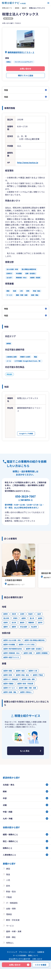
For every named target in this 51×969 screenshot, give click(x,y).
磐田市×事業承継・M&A (11, 653)
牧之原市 (34, 627)
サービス (10, 925)
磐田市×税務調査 (42, 653)
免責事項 (40, 952)
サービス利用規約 (19, 955)
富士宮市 (6, 618)
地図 (6, 96)
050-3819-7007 (25, 497)
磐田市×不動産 (38, 675)
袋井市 (40, 622)
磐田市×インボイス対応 (27, 644)
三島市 (39, 614)
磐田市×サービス (9, 688)
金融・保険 (11, 908)
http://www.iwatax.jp (27, 162)
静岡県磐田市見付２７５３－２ (21, 52)
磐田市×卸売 (7, 675)
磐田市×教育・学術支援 (25, 684)
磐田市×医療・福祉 (9, 692)
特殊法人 (10, 942)
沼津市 (22, 614)
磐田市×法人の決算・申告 (12, 640)
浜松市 (14, 614)
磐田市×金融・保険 (28, 679)
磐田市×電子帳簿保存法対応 (12, 649)
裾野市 (5, 627)
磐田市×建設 (7, 671)
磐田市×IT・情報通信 (10, 679)
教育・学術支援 (12, 920)
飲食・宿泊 (11, 891)
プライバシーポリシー (27, 952)
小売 (8, 880)
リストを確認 (40, 964)
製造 (8, 874)
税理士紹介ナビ (7, 8)
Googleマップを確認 (26, 433)
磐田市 (24, 8)
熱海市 (30, 614)
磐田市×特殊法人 (26, 692)
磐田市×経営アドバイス (11, 657)
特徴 (6, 90)
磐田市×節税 (28, 653)
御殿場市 (31, 622)
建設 (8, 868)
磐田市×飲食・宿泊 (22, 675)
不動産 (9, 897)
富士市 (32, 618)
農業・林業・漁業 (13, 931)
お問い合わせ (25, 68)
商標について (33, 955)
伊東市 (15, 618)
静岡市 (5, 614)
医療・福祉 (11, 937)
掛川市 (14, 622)
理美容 (9, 914)
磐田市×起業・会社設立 (34, 649)
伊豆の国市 (23, 627)
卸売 (8, 885)
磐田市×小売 (33, 671)
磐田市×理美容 (8, 684)
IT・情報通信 (12, 902)
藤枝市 (22, 622)
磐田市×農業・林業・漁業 (27, 688)
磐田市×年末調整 (9, 644)
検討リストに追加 (25, 75)
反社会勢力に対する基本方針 (19, 959)
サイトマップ (12, 952)
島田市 (23, 618)
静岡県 (17, 8)
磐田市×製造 (20, 671)
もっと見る (25, 750)
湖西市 (14, 627)
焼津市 (5, 622)
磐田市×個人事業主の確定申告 (34, 640)
